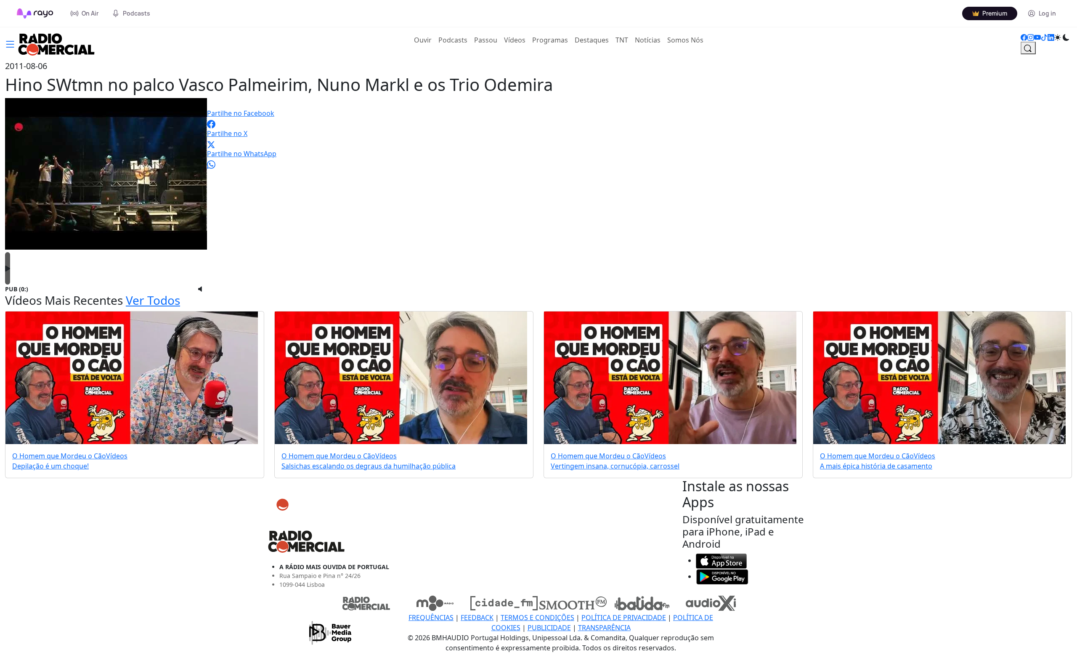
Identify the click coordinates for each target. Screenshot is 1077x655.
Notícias (648, 40)
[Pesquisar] (1028, 48)
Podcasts (452, 40)
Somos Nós (685, 40)
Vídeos (514, 40)
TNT (621, 40)
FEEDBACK (477, 617)
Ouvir (424, 40)
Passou (485, 40)
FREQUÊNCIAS (431, 617)
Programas (550, 40)
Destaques (592, 40)
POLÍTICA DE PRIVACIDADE (623, 617)
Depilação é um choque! (50, 466)
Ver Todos (153, 300)
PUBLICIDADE (549, 627)
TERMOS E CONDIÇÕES (537, 617)
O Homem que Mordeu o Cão (59, 456)
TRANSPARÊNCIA (604, 627)
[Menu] (10, 43)
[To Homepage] (35, 13)
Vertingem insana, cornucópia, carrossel (615, 466)
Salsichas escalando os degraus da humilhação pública (368, 466)
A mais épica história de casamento (876, 466)
